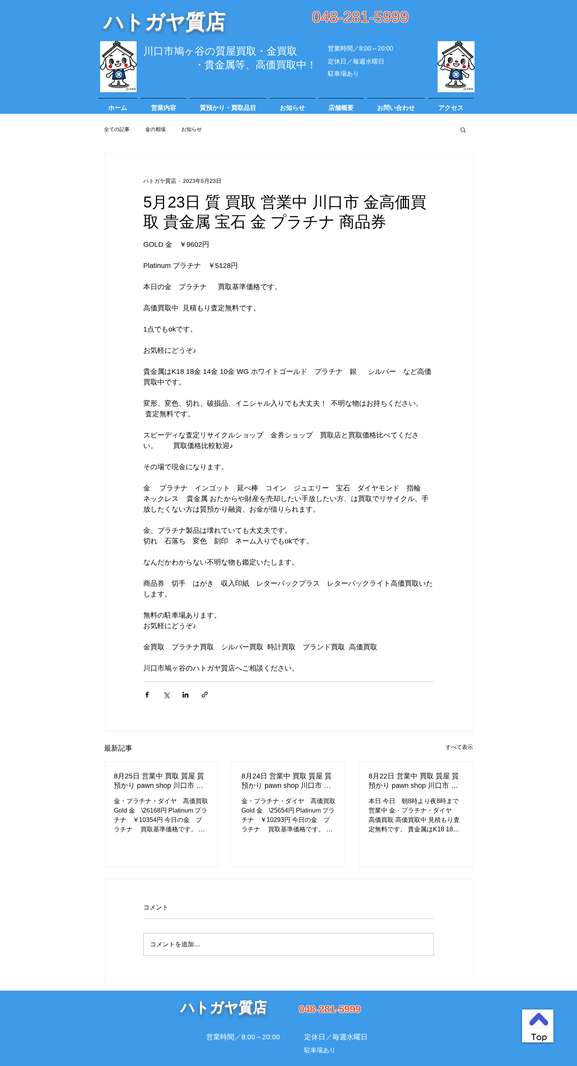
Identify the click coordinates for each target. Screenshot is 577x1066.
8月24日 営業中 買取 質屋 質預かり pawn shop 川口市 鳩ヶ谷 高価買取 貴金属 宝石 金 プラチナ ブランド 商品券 (287, 781)
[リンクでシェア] (204, 694)
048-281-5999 (360, 17)
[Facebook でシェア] (147, 694)
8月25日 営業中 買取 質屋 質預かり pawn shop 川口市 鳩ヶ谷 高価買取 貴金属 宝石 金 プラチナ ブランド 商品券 (160, 781)
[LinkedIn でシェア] (185, 694)
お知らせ (191, 129)
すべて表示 (459, 747)
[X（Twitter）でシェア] (166, 694)
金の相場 (155, 129)
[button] (463, 129)
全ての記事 (117, 129)
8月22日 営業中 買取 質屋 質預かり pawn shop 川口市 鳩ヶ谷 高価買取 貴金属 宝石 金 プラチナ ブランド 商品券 (415, 781)
